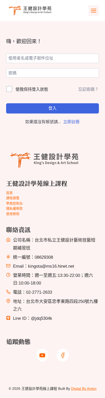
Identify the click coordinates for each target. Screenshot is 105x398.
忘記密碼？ (88, 89)
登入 (52, 108)
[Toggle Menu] (93, 10)
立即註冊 (71, 122)
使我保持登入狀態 (32, 89)
